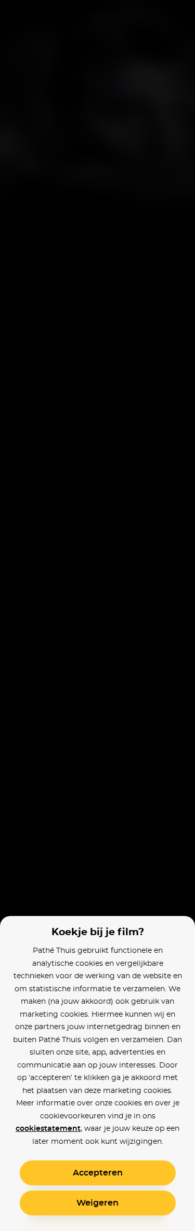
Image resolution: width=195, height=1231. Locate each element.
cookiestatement (48, 1128)
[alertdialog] (97, 615)
